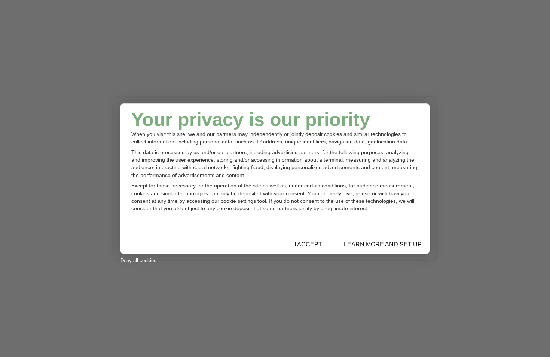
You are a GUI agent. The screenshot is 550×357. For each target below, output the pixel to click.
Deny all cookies (138, 260)
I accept (308, 244)
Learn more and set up (383, 244)
